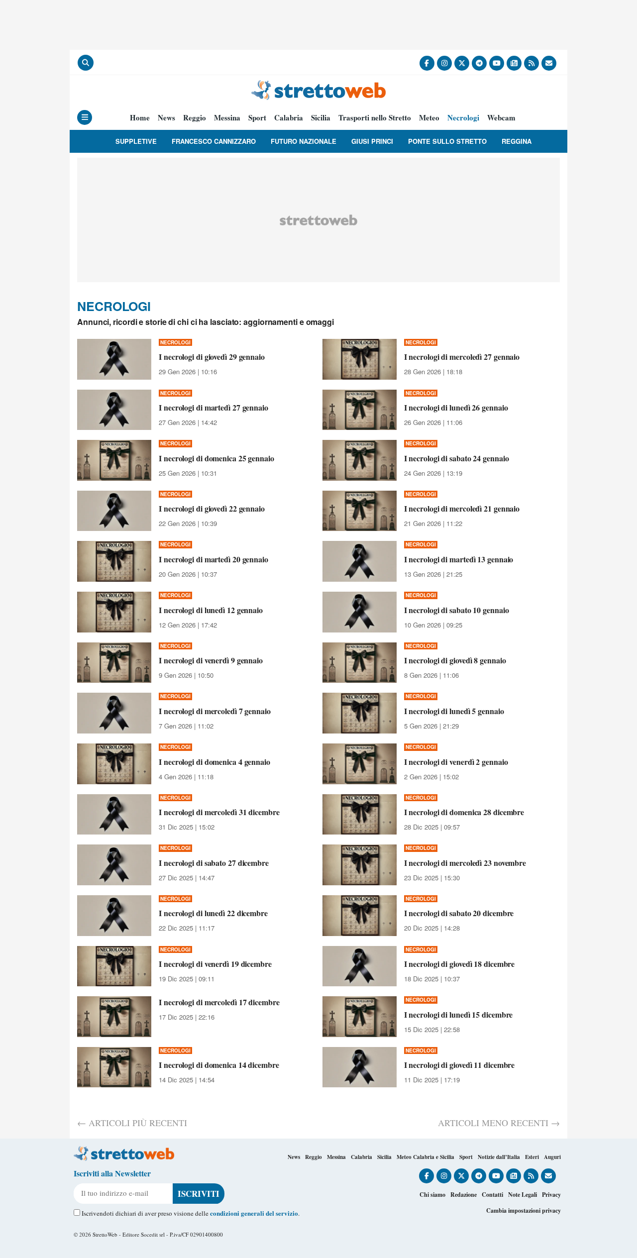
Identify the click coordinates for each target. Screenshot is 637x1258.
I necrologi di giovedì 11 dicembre (459, 1064)
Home (140, 117)
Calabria (288, 117)
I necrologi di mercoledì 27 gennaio (462, 356)
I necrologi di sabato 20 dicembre (459, 913)
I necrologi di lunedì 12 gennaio (211, 610)
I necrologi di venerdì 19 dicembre (215, 963)
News (166, 117)
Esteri (532, 1157)
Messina (227, 117)
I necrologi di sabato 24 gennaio (456, 458)
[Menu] (84, 117)
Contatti (492, 1194)
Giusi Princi (372, 141)
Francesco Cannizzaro (214, 141)
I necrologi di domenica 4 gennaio (214, 761)
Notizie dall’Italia (499, 1157)
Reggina (516, 141)
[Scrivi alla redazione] (548, 63)
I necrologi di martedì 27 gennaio (213, 407)
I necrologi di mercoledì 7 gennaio (215, 711)
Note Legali (522, 1194)
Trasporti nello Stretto (374, 117)
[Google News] (514, 63)
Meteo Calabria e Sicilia (425, 1157)
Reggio (194, 117)
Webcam (501, 117)
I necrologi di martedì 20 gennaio (213, 559)
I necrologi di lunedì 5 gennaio (454, 711)
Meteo (429, 117)
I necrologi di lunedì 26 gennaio (456, 407)
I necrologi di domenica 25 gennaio (216, 458)
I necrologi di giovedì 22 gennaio (212, 508)
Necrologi (463, 117)
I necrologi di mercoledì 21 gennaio (462, 508)
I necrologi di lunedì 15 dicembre (458, 1014)
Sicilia (320, 117)
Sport (257, 117)
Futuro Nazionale (303, 141)
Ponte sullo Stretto (447, 141)
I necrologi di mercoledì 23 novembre (465, 862)
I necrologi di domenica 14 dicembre (219, 1064)
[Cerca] (86, 63)
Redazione (463, 1194)
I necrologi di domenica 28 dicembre (464, 812)
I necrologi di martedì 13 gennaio (459, 559)
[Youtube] (496, 63)
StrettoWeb (105, 1234)
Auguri (552, 1157)
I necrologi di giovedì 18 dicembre (459, 963)
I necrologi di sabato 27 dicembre (214, 862)
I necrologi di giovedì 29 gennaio (212, 356)
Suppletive (136, 141)
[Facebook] (427, 63)
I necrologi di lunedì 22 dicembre (213, 913)
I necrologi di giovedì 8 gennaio (455, 660)
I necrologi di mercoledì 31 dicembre (219, 812)
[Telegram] (479, 63)
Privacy (551, 1194)
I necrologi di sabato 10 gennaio (456, 610)
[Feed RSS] (531, 63)
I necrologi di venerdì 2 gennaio (456, 761)
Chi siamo (432, 1194)
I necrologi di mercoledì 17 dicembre (219, 1002)
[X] (461, 63)
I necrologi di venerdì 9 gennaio (211, 660)
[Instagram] (444, 63)
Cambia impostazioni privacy (523, 1210)
